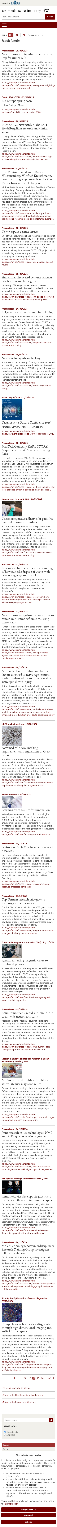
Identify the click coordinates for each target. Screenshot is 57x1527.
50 (18, 35)
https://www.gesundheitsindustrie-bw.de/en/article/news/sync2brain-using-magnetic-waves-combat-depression (26, 997)
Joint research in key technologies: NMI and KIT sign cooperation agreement (27, 1134)
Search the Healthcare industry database (23, 1395)
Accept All (28, 1515)
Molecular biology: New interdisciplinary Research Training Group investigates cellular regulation (28, 1250)
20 (42, 1378)
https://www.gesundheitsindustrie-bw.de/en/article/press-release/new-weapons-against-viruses (28, 262)
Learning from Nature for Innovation (26, 810)
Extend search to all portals (17, 1388)
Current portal (12, 1432)
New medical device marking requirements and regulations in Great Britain (26, 751)
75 (24, 35)
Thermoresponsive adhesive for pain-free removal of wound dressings (27, 520)
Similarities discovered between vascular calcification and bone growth (27, 279)
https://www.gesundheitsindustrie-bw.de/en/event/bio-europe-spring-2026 (21, 110)
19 (38, 1378)
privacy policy (11, 1503)
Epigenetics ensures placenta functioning (27, 312)
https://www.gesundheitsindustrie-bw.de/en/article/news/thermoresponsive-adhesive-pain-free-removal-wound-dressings (27, 552)
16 (25, 1378)
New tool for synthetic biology (21, 358)
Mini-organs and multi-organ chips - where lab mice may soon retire (25, 1082)
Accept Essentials (28, 1509)
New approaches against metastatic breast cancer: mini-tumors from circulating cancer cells (28, 619)
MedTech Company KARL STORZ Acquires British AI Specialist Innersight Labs (27, 450)
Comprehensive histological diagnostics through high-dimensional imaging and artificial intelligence (26, 1328)
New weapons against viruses (20, 232)
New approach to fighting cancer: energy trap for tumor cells (27, 56)
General (6, 1445)
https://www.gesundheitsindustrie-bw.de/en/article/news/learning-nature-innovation (26, 833)
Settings (28, 1522)
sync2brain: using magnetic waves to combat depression (25, 962)
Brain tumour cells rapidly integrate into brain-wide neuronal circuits (27, 1015)
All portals (11, 1435)
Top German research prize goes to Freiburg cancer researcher (23, 901)
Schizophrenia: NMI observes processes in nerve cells (28, 849)
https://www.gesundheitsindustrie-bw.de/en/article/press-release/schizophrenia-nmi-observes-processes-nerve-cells (26, 884)
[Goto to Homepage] (27, 10)
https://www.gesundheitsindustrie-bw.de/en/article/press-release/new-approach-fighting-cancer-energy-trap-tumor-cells (28, 85)
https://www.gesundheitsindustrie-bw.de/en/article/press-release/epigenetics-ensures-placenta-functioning (27, 342)
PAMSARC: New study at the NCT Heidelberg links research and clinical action (25, 128)
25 (11, 35)
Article (5, 1449)
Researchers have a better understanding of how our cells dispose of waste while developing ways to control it (27, 572)
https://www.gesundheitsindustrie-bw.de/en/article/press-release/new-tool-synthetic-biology (26, 385)
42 (50, 1378)
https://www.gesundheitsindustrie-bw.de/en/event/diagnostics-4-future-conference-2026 (28, 432)
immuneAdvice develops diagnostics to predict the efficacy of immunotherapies (27, 1198)
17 (30, 1378)
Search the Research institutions (19, 1402)
